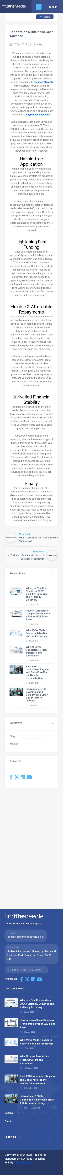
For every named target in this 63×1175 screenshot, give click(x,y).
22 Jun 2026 (33, 624)
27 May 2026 (33, 641)
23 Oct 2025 (33, 683)
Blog (12, 736)
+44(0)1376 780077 (31, 969)
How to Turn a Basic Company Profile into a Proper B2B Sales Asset (38, 615)
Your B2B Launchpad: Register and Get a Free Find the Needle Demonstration (38, 672)
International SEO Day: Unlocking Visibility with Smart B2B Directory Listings (37, 695)
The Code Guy (22, 1162)
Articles (37, 44)
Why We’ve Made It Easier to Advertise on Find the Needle (37, 633)
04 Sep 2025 (33, 705)
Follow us (11, 1136)
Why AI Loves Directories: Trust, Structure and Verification (36, 651)
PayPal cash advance (38, 114)
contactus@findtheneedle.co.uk (26, 936)
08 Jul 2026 (33, 605)
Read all (10, 1112)
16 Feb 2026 (33, 660)
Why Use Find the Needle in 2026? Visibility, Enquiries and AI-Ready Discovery (36, 594)
